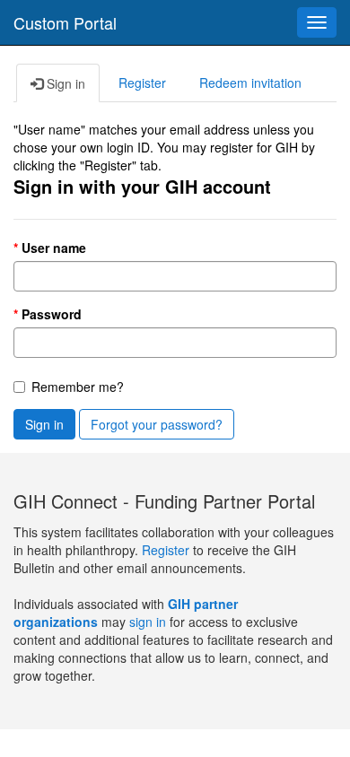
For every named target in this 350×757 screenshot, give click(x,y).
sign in (147, 622)
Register (167, 550)
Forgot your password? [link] (157, 424)
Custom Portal (65, 22)
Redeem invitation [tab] (250, 82)
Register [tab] (142, 82)
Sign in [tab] (64, 83)
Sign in (44, 424)
